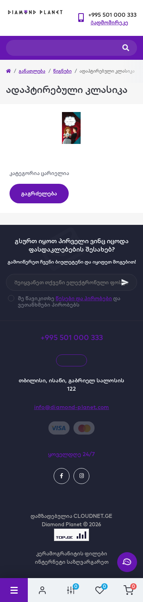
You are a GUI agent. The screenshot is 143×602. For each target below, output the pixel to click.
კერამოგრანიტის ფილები (71, 553)
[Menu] (14, 590)
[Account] (42, 590)
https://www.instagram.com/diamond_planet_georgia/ (81, 476)
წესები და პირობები (84, 298)
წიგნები (62, 71)
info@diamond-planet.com (71, 407)
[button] (112, 15)
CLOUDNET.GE (92, 516)
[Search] (125, 48)
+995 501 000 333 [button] (72, 337)
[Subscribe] (125, 282)
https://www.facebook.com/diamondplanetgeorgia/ (62, 476)
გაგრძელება (39, 193)
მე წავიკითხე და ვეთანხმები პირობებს (69, 301)
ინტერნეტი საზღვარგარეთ (71, 562)
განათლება (32, 71)
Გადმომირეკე (109, 22)
